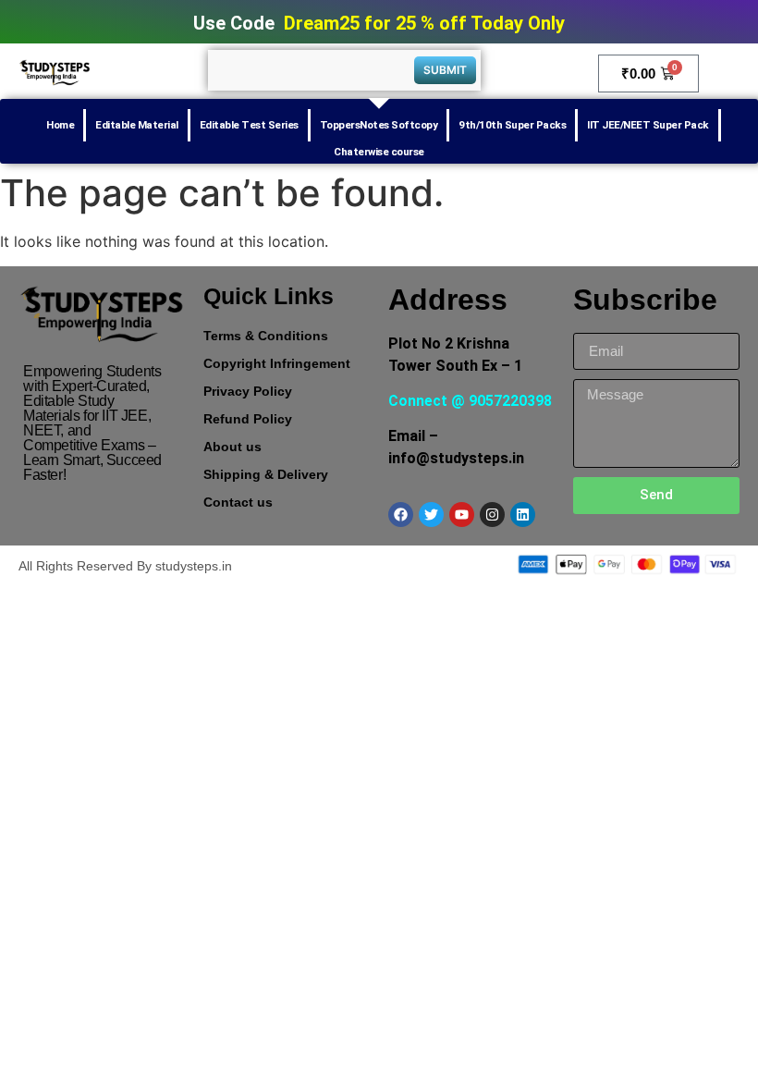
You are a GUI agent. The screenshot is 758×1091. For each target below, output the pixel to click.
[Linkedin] (522, 514)
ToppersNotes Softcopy (379, 124)
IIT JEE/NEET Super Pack (648, 124)
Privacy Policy (247, 391)
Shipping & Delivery (265, 474)
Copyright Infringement (276, 363)
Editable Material (136, 124)
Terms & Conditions (265, 335)
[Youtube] (461, 514)
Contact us (238, 502)
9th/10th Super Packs (512, 124)
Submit (445, 70)
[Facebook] (400, 514)
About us (232, 446)
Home (60, 124)
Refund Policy (247, 418)
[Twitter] (431, 514)
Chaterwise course (379, 151)
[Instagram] (492, 514)
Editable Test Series (249, 124)
